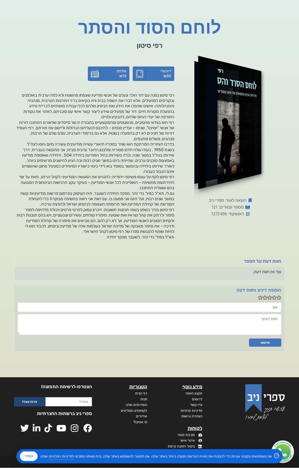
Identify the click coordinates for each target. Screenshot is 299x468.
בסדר (29, 456)
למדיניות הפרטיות (61, 456)
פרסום (265, 343)
